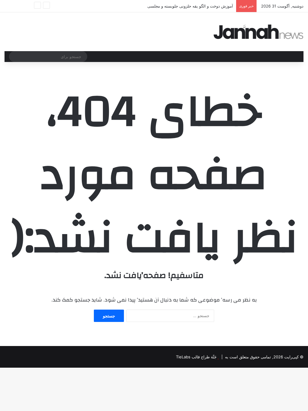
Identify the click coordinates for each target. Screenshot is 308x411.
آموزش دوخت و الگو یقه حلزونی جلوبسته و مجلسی (190, 6)
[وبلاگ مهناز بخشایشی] (259, 31)
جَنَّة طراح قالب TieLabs (196, 356)
